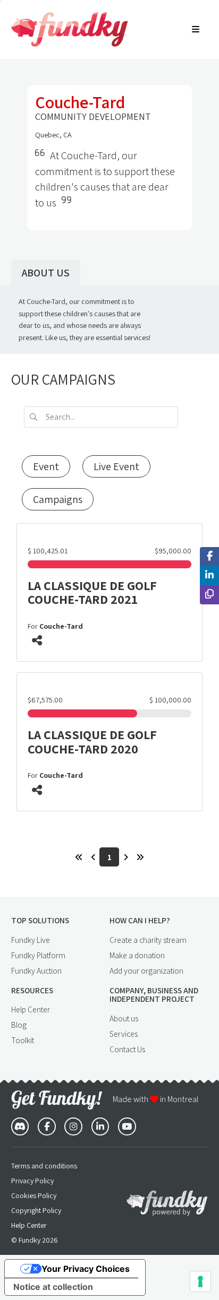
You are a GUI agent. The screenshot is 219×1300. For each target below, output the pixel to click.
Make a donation (137, 955)
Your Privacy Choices (85, 1268)
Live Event (116, 466)
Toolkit (22, 1040)
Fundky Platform (38, 955)
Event (46, 466)
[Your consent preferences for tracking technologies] (200, 1281)
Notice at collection (53, 1286)
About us (124, 1018)
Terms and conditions (44, 1166)
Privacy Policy (32, 1180)
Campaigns (57, 499)
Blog (19, 1024)
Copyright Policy (36, 1210)
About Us (46, 273)
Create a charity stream (148, 939)
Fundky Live (30, 939)
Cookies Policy (33, 1195)
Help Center (30, 1009)
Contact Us (127, 1049)
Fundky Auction (36, 970)
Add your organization (146, 970)
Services (124, 1033)
